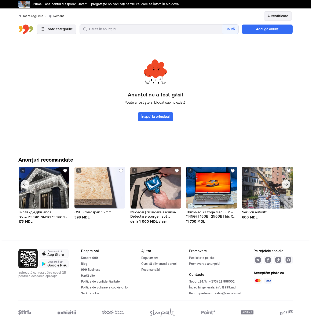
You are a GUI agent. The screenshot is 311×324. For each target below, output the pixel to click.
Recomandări (150, 269)
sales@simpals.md (228, 293)
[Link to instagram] (288, 260)
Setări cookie (90, 293)
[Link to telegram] (258, 260)
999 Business (90, 269)
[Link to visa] (268, 281)
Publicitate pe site (202, 257)
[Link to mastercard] (258, 281)
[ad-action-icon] (65, 171)
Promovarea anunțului (204, 263)
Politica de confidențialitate (100, 281)
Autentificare (277, 16)
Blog (84, 263)
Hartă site (88, 275)
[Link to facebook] (268, 260)
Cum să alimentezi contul (159, 263)
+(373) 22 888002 (222, 281)
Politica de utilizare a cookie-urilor (105, 287)
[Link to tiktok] (278, 260)
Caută (230, 29)
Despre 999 (89, 257)
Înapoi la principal (155, 116)
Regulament (149, 257)
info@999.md (226, 287)
